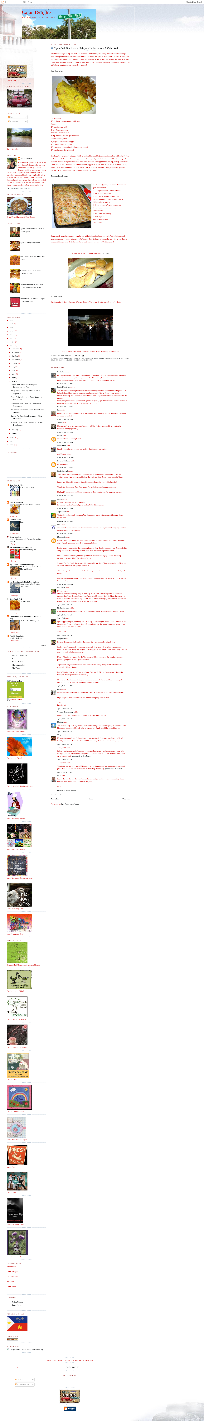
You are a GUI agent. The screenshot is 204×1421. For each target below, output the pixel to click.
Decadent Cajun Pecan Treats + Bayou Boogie (31, 272)
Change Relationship (65, 712)
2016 (12, 327)
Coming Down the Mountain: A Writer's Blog (25, 617)
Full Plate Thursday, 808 (28, 549)
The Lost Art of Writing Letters (30, 621)
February (15, 429)
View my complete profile (18, 188)
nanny (59, 499)
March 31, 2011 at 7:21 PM (65, 534)
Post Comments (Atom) (70, 804)
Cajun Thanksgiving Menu (29, 242)
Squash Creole (25, 601)
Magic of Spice (63, 734)
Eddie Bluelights (63, 387)
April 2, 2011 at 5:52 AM (64, 719)
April (14, 377)
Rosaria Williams (63, 461)
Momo (59, 435)
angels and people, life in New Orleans (24, 581)
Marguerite (61, 537)
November (16, 352)
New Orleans (11, 1266)
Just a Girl (61, 618)
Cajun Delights (37, 12)
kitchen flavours (63, 608)
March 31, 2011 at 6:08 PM (65, 521)
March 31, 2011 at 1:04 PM (65, 468)
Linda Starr (61, 371)
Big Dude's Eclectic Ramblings (22, 564)
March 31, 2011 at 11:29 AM (65, 458)
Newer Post (55, 798)
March (14, 381)
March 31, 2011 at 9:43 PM (65, 584)
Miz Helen (61, 587)
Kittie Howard (62, 471)
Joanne (60, 422)
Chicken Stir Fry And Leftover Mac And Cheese (30, 568)
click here (105, 253)
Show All (43, 645)
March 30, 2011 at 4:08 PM (65, 407)
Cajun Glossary (18, 1302)
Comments (14, 121)
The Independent (18, 665)
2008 (12, 445)
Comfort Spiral (16, 519)
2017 (12, 324)
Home (91, 798)
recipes (19, 697)
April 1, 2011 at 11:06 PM (64, 686)
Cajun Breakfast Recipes (69, 358)
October (15, 356)
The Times (16, 668)
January (15, 433)
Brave (22, 522)
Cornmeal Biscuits (119, 358)
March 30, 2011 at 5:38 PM (65, 432)
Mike (59, 775)
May (14, 374)
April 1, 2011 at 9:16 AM (64, 615)
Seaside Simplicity (17, 635)
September (16, 359)
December (16, 348)
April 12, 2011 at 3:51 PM (64, 772)
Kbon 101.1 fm (17, 661)
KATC (14, 658)
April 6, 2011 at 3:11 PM (64, 759)
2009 (12, 441)
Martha (60, 722)
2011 (12, 345)
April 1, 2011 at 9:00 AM (64, 605)
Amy (59, 689)
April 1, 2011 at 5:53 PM (64, 635)
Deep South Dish (16, 599)
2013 (12, 338)
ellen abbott (61, 445)
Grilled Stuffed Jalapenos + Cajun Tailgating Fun (32, 300)
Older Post (126, 798)
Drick (59, 524)
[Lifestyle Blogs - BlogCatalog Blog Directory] (25, 1349)
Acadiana (10, 1281)
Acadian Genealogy (19, 655)
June (14, 370)
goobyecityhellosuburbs (81, 756)
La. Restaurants (12, 1276)
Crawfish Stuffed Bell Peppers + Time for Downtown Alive (31, 286)
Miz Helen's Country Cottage (21, 547)
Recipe (89, 360)
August (15, 363)
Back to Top (72, 1367)
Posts (12, 117)
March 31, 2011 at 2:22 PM (65, 496)
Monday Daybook (16, 638)
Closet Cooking (16, 536)
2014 (12, 334)
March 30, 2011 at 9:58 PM (65, 442)
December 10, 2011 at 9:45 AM (66, 790)
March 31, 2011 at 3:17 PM (65, 508)
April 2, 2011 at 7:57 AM (64, 732)
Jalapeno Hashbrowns (75, 360)
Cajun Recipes (12, 1271)
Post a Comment (56, 795)
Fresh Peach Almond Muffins (30, 505)
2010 (12, 437)
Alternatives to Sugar (27, 487)
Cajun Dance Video (90, 358)
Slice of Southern (16, 502)
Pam (59, 410)
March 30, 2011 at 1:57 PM (65, 384)
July (13, 366)
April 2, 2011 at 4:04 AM (64, 709)
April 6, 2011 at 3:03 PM (64, 744)
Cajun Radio (11, 1286)
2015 (12, 331)
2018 (12, 320)
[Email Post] (82, 355)
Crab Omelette (57, 360)
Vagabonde (61, 511)
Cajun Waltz (104, 358)
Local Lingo (17, 1305)
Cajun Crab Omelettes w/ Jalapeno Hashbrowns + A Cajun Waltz (87, 48)
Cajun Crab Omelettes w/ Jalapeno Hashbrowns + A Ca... (24, 385)
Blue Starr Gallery (17, 485)
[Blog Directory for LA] (12, 1340)
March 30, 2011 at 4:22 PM (65, 419)
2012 (12, 342)
